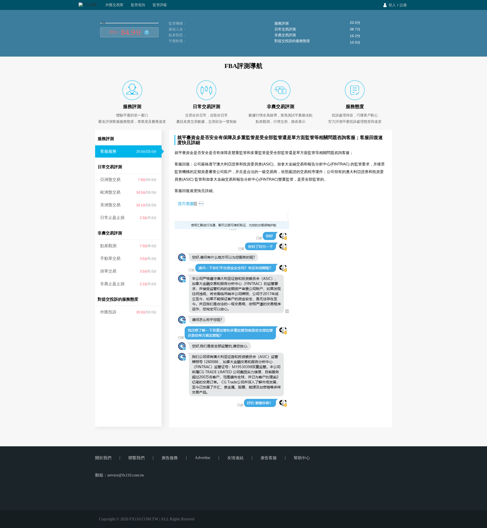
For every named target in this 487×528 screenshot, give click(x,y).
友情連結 (235, 458)
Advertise (202, 457)
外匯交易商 (114, 5)
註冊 (403, 5)
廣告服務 (170, 458)
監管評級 (160, 5)
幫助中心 (302, 458)
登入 (392, 5)
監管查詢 (138, 5)
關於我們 (103, 458)
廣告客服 (268, 458)
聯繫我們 (136, 458)
